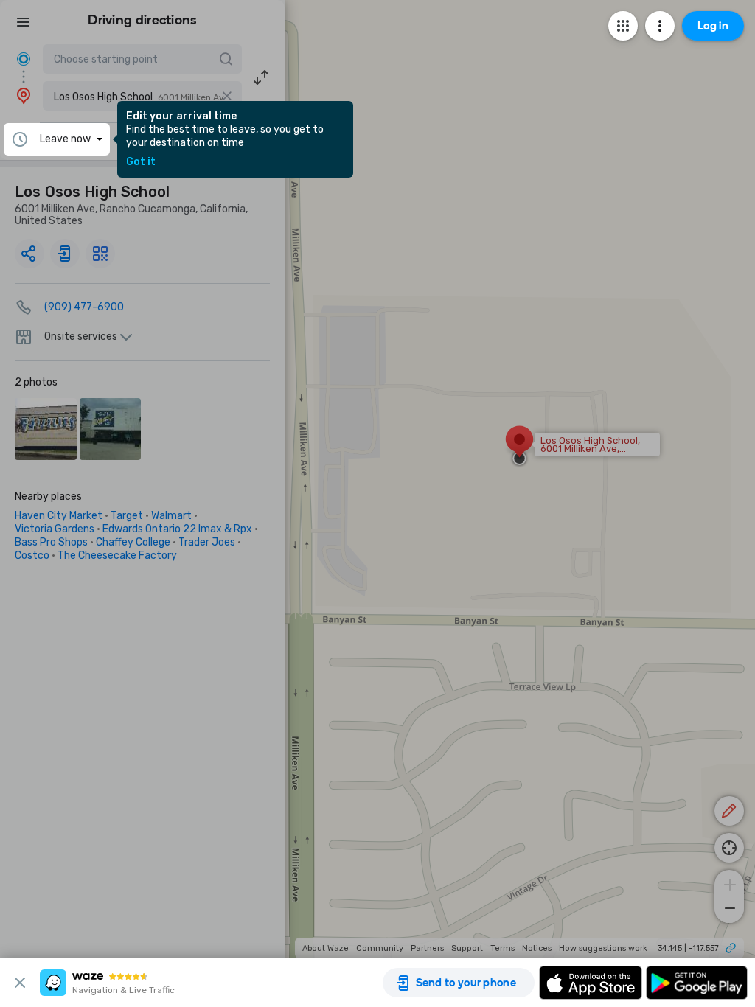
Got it (141, 162)
